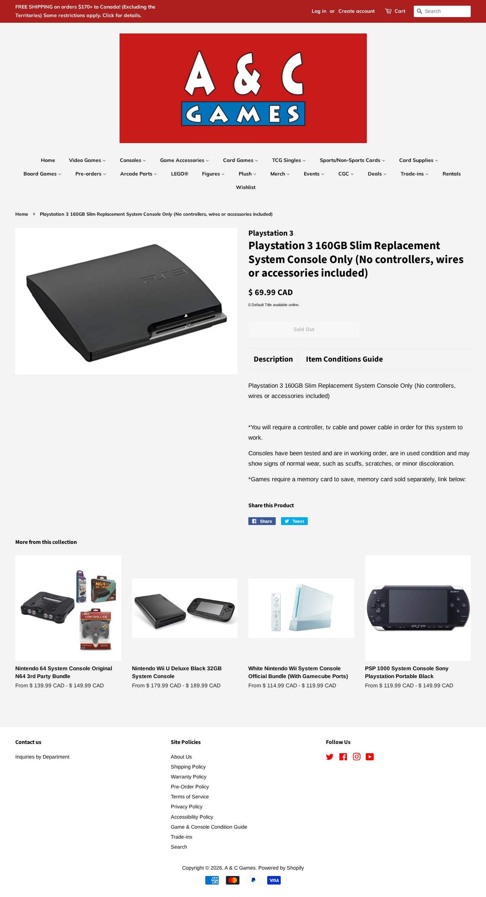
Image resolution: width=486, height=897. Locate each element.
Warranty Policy (188, 777)
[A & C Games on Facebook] (343, 758)
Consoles (131, 160)
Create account (356, 11)
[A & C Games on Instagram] (356, 758)
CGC (344, 174)
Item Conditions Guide (344, 359)
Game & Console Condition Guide (209, 827)
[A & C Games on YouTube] (370, 758)
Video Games (85, 160)
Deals (375, 174)
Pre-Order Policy (190, 787)
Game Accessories (183, 160)
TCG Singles (287, 160)
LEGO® (179, 174)
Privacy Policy (186, 806)
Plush (246, 174)
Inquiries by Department (42, 757)
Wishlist (245, 187)
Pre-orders (89, 174)
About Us (181, 757)
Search (179, 847)
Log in (319, 11)
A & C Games (239, 868)
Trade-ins (413, 174)
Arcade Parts (137, 174)
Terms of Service (190, 796)
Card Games (239, 160)
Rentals (452, 174)
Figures (211, 174)
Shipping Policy (188, 767)
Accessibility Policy (192, 817)
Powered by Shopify (281, 868)
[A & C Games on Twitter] (330, 758)
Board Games (40, 174)
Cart (400, 11)
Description (273, 359)
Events (312, 174)
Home (48, 160)
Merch (278, 174)
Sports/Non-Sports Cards (351, 160)
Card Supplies (417, 160)
